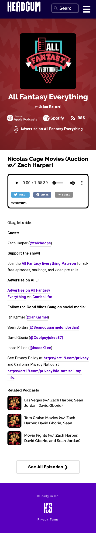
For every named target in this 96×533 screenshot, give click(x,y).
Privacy (43, 519)
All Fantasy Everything (48, 96)
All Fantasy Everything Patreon (49, 263)
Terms (54, 519)
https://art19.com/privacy (66, 358)
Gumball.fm (42, 297)
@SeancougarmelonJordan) (54, 327)
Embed (66, 194)
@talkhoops (40, 243)
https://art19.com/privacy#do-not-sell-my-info (44, 374)
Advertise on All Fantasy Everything (51, 129)
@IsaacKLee (40, 348)
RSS (81, 118)
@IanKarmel (37, 317)
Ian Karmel (52, 106)
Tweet (22, 194)
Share (44, 194)
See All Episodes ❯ (48, 467)
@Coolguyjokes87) (46, 337)
